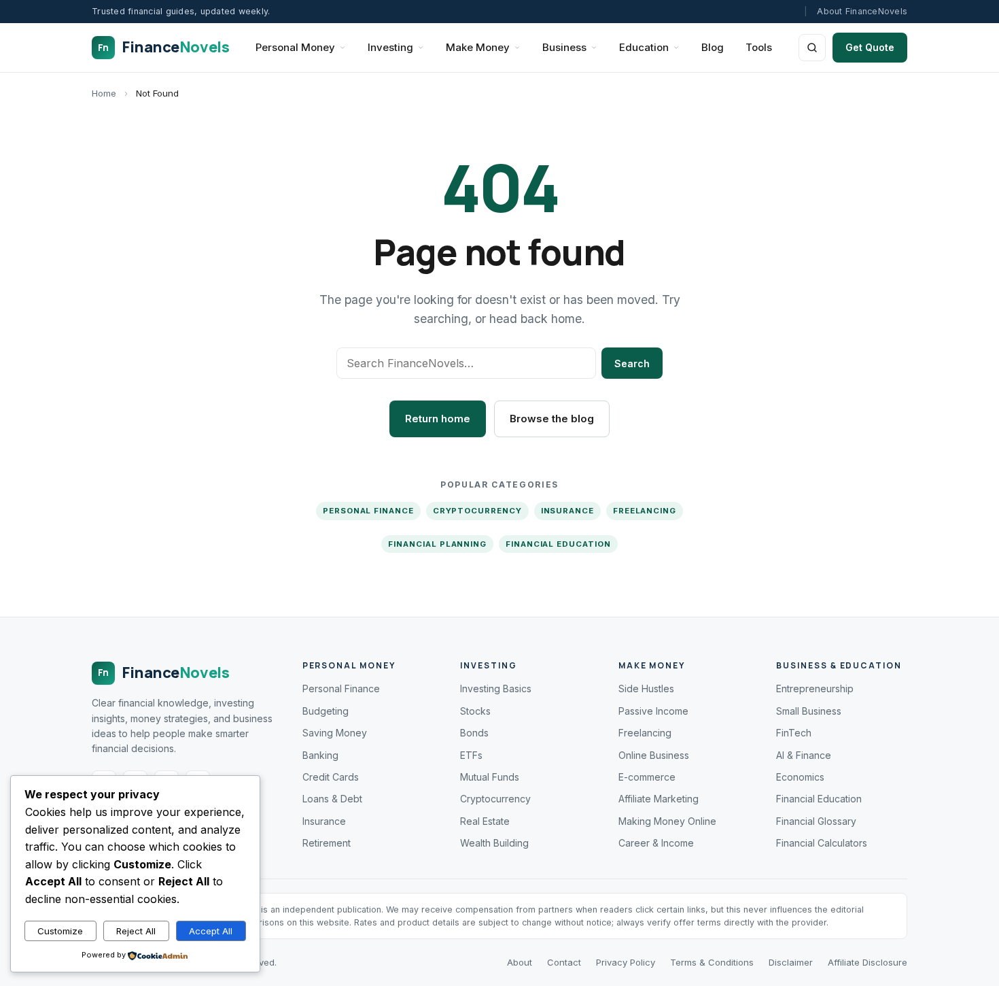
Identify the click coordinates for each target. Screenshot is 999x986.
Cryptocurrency (477, 510)
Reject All (136, 930)
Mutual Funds (489, 777)
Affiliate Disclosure (867, 962)
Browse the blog (552, 418)
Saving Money (334, 732)
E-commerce (647, 777)
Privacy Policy (625, 962)
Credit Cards (330, 777)
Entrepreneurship (815, 688)
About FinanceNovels (862, 11)
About (519, 962)
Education (644, 47)
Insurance (567, 510)
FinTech (793, 732)
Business (564, 47)
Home (104, 93)
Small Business (808, 711)
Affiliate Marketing (658, 798)
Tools (759, 47)
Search (632, 363)
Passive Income (653, 711)
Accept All (210, 930)
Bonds (474, 732)
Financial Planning (437, 544)
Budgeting (325, 711)
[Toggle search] (812, 47)
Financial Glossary (816, 821)
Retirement (326, 843)
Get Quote (869, 47)
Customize (60, 930)
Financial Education (558, 544)
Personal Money (295, 47)
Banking (320, 755)
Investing (390, 47)
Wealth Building (494, 843)
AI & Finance (803, 755)
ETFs (471, 755)
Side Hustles (646, 688)
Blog (712, 47)
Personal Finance (368, 510)
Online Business (653, 755)
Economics (800, 777)
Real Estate (485, 821)
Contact (564, 962)
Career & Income (656, 843)
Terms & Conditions (712, 962)
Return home (437, 418)
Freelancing (644, 510)
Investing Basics (495, 688)
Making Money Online (667, 821)
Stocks (475, 711)
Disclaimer (791, 962)
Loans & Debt (332, 798)
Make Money (478, 47)
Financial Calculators (821, 843)
